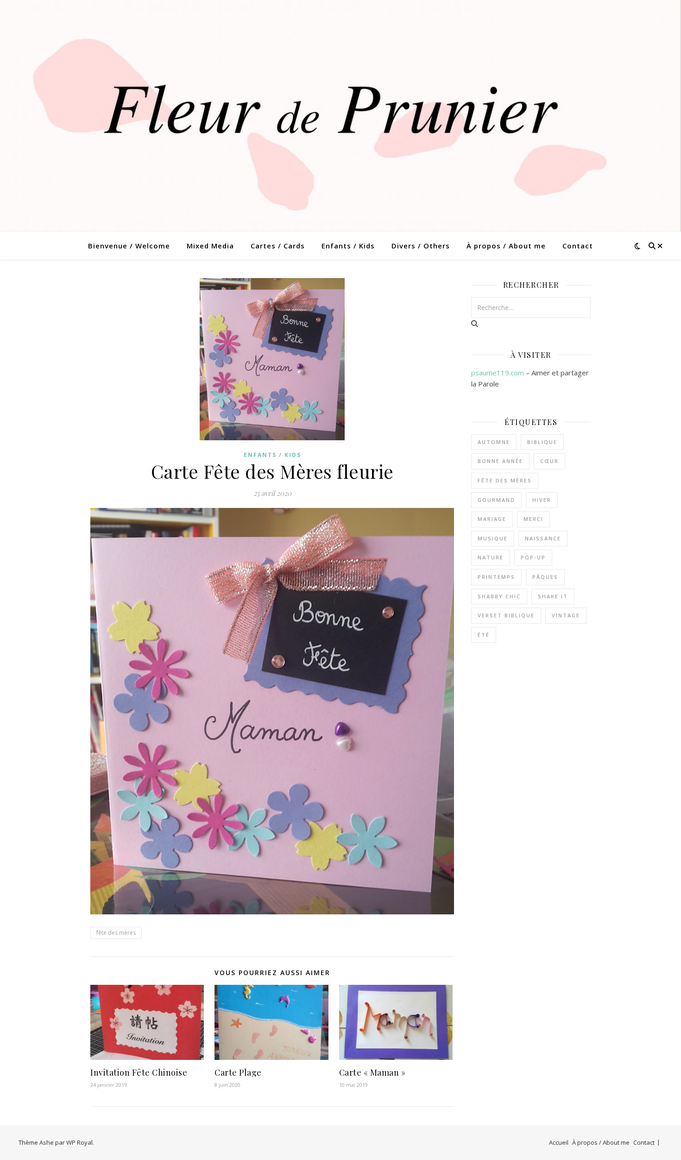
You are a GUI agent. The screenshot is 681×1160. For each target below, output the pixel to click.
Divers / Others (420, 245)
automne (494, 441)
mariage (492, 518)
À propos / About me (506, 245)
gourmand (496, 499)
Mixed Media (210, 245)
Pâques (545, 576)
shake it (553, 596)
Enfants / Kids (348, 245)
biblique (542, 441)
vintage (566, 615)
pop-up (533, 557)
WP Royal (79, 1142)
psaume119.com (497, 372)
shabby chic (499, 596)
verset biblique (506, 615)
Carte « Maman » (372, 1072)
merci (533, 518)
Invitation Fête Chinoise (138, 1072)
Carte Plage (238, 1072)
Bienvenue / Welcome (129, 245)
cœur (549, 460)
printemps (496, 576)
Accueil (558, 1142)
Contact (577, 245)
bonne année (500, 460)
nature (491, 557)
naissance (543, 538)
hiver (541, 499)
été (484, 634)
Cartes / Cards (278, 245)
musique (493, 538)
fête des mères (116, 933)
